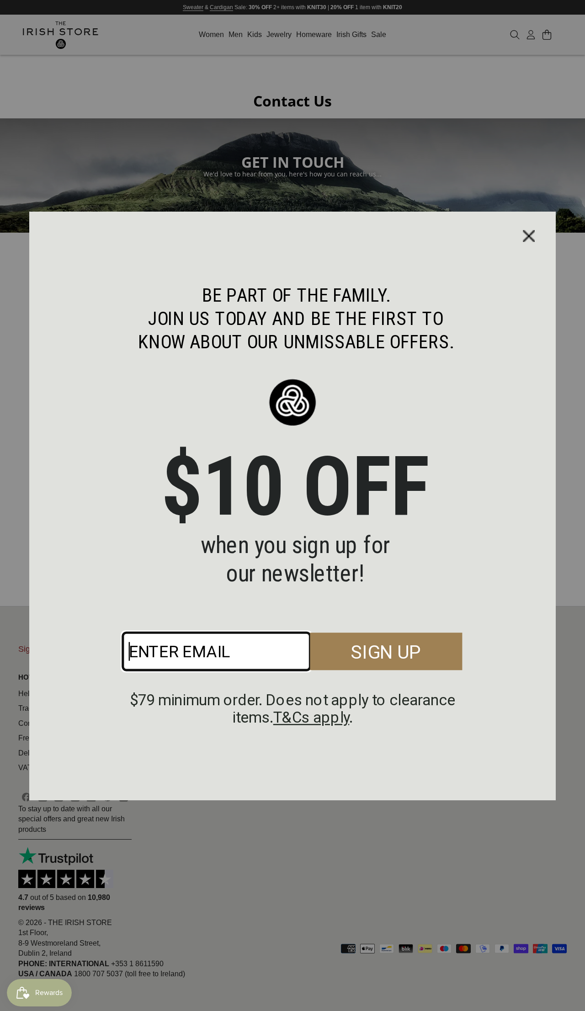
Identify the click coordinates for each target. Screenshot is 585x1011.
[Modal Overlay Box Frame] (292, 505)
